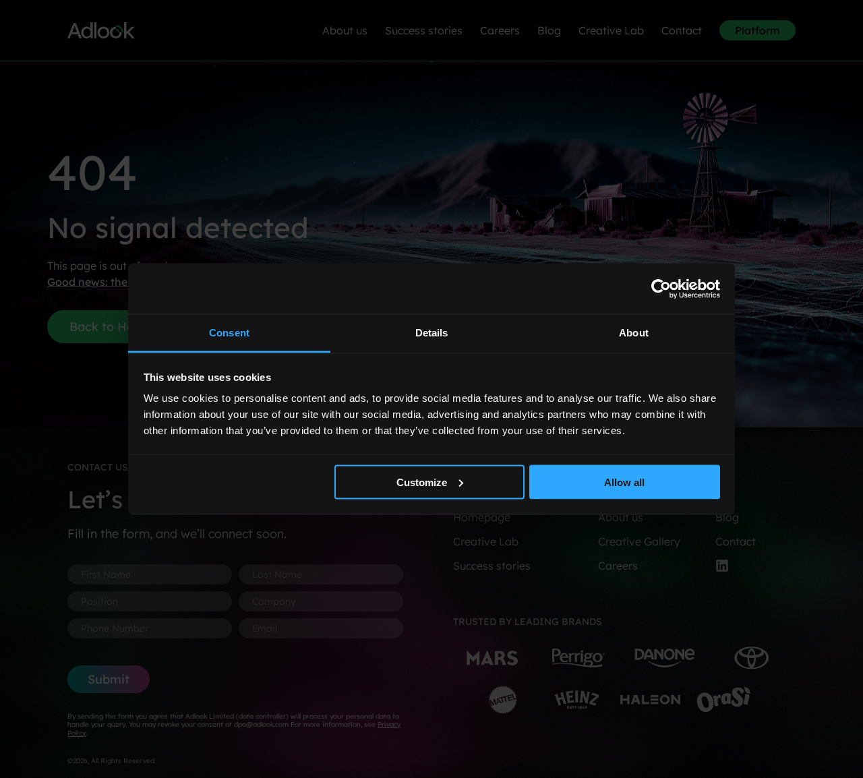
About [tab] (634, 332)
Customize (421, 481)
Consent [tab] (229, 332)
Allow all (624, 481)
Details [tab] (431, 332)
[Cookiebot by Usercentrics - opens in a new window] (661, 288)
